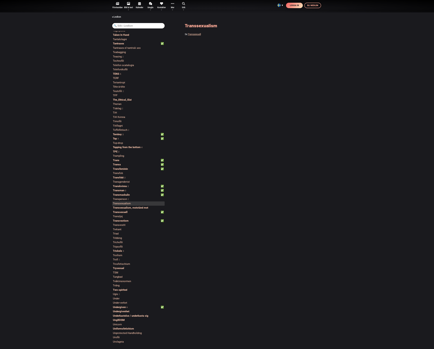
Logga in (294, 5)
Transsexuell (194, 34)
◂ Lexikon (116, 16)
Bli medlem (312, 5)
